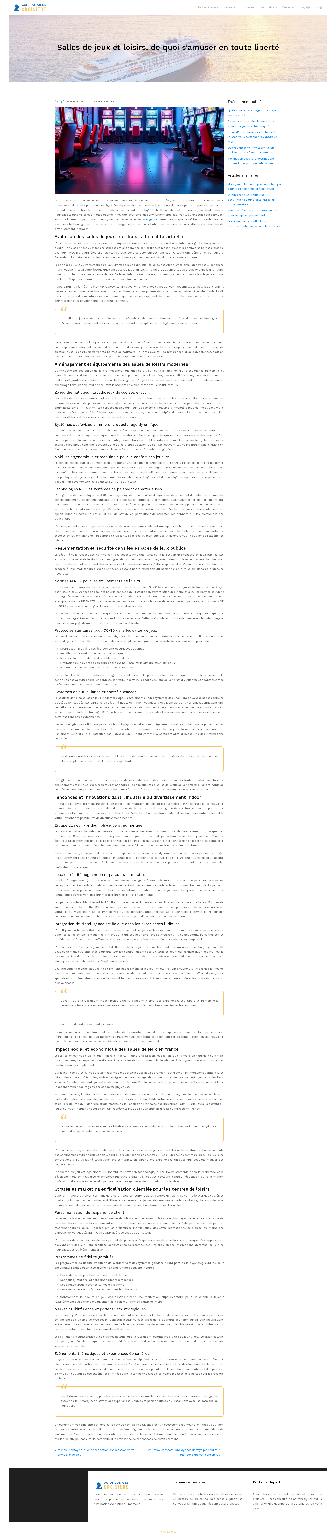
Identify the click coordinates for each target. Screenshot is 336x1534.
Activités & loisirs (206, 7)
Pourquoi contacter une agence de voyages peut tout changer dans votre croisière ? (184, 1452)
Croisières (247, 7)
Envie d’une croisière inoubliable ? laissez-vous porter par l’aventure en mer (253, 136)
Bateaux (229, 7)
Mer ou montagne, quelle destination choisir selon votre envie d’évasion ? (96, 1452)
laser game (149, 219)
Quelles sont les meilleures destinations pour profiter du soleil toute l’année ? (251, 199)
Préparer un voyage (296, 7)
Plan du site (168, 1531)
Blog (319, 7)
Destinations (268, 7)
